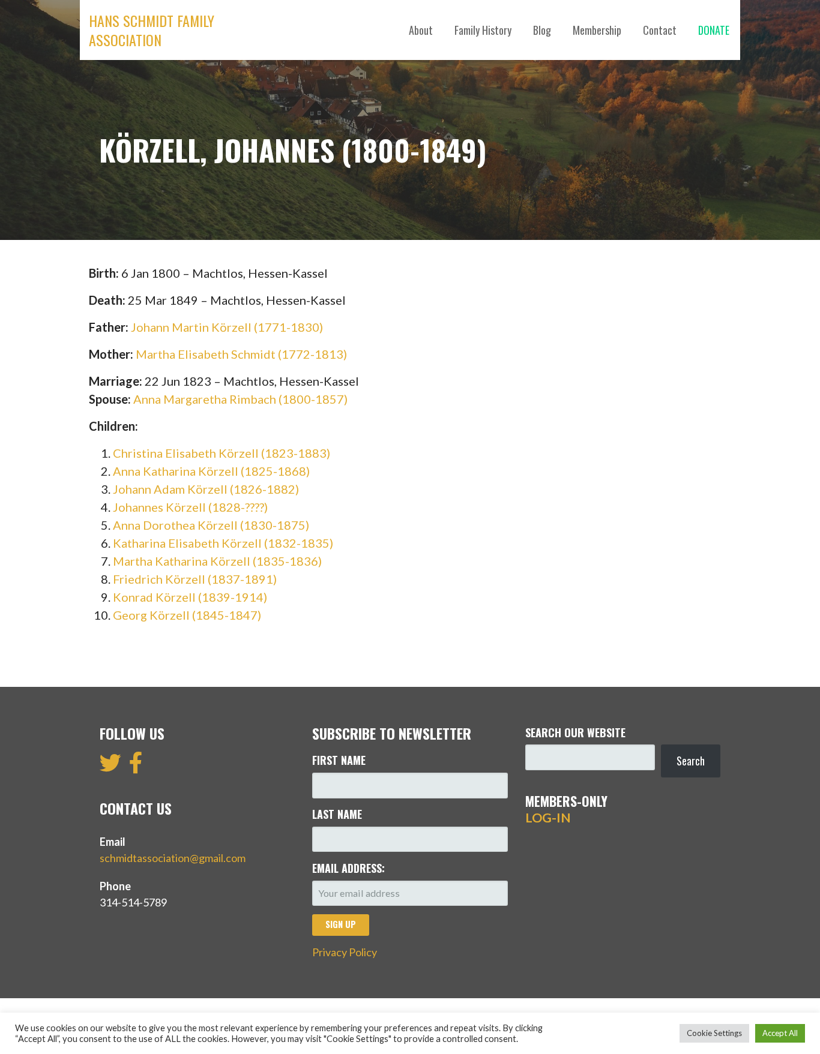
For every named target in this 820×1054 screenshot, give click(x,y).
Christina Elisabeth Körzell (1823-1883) (221, 453)
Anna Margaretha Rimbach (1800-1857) (240, 399)
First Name (339, 760)
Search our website (575, 732)
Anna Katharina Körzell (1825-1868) (211, 471)
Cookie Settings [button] (714, 1033)
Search (691, 760)
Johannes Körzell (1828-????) (190, 507)
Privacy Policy (344, 952)
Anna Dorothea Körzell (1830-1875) (211, 525)
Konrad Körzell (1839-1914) (190, 597)
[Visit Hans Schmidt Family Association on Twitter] (110, 766)
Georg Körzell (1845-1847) (187, 615)
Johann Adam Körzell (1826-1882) (206, 489)
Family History (482, 30)
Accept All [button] (780, 1033)
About (421, 30)
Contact (660, 30)
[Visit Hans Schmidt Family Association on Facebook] (136, 766)
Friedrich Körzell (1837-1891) (195, 579)
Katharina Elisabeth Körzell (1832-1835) (223, 543)
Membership (597, 30)
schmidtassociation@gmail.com (173, 857)
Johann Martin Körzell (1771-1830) (227, 327)
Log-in (548, 817)
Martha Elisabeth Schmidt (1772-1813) (241, 354)
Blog (542, 30)
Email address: (348, 868)
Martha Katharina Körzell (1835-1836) (217, 561)
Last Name (337, 814)
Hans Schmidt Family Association (151, 30)
